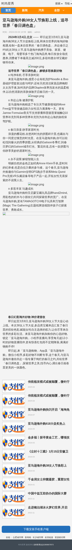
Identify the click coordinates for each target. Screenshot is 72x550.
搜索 (57, 3)
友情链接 (49, 537)
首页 (8, 10)
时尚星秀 (7, 3)
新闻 (25, 10)
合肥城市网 (18, 537)
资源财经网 (60, 537)
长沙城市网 (38, 537)
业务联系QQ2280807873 (43, 545)
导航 (67, 3)
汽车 (41, 10)
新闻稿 (28, 537)
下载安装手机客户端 (36, 529)
